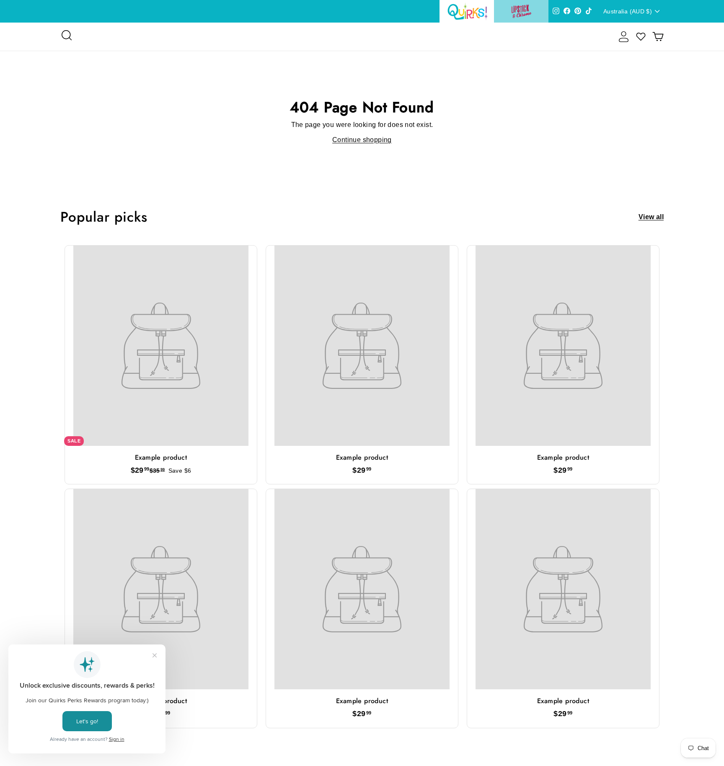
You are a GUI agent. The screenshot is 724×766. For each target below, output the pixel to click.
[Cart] (658, 36)
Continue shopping (362, 139)
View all (651, 217)
